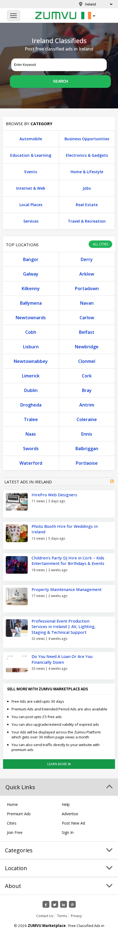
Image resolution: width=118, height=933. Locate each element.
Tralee (31, 419)
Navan (87, 303)
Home (12, 804)
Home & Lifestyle (87, 171)
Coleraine (87, 419)
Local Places (30, 204)
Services (30, 221)
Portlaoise (87, 463)
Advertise (70, 813)
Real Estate (87, 204)
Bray (87, 390)
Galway (30, 274)
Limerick (31, 376)
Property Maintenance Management (67, 589)
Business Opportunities (86, 138)
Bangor (30, 259)
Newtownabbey (31, 361)
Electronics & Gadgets (87, 155)
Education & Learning (30, 155)
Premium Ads (19, 813)
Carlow (87, 318)
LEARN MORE (57, 764)
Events (30, 171)
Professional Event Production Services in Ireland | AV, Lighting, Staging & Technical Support (63, 626)
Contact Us (44, 916)
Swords (31, 449)
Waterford (30, 463)
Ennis (86, 434)
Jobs (87, 188)
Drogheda (30, 405)
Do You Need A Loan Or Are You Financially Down (62, 659)
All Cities (100, 244)
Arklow (86, 274)
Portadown (87, 288)
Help (66, 804)
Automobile (30, 138)
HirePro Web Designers (54, 494)
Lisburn (31, 347)
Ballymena (31, 303)
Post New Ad (73, 823)
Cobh (30, 332)
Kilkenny (31, 288)
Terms (62, 916)
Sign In (68, 832)
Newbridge (87, 347)
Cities (11, 823)
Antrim (86, 405)
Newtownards (31, 318)
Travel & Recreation (87, 221)
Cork (87, 376)
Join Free (15, 832)
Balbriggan (86, 449)
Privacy (76, 916)
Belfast (86, 332)
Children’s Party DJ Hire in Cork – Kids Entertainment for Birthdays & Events (68, 560)
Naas (31, 434)
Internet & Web (30, 188)
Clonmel (86, 361)
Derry (87, 259)
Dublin (31, 390)
